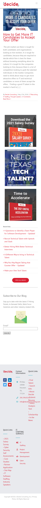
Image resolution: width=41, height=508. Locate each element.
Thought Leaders (15, 97)
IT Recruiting (34, 94)
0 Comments (26, 97)
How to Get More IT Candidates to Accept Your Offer (19, 37)
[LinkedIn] (10, 380)
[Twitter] (5, 384)
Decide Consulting (11, 94)
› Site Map (7, 470)
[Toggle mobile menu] (37, 3)
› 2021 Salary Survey (6, 441)
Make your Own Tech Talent (15, 270)
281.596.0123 (22, 397)
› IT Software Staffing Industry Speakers (7, 479)
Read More (6, 99)
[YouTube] (10, 384)
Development (22, 456)
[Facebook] (5, 380)
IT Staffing (6, 97)
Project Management (22, 450)
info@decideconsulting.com (22, 402)
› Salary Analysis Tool (31, 406)
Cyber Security (22, 461)
